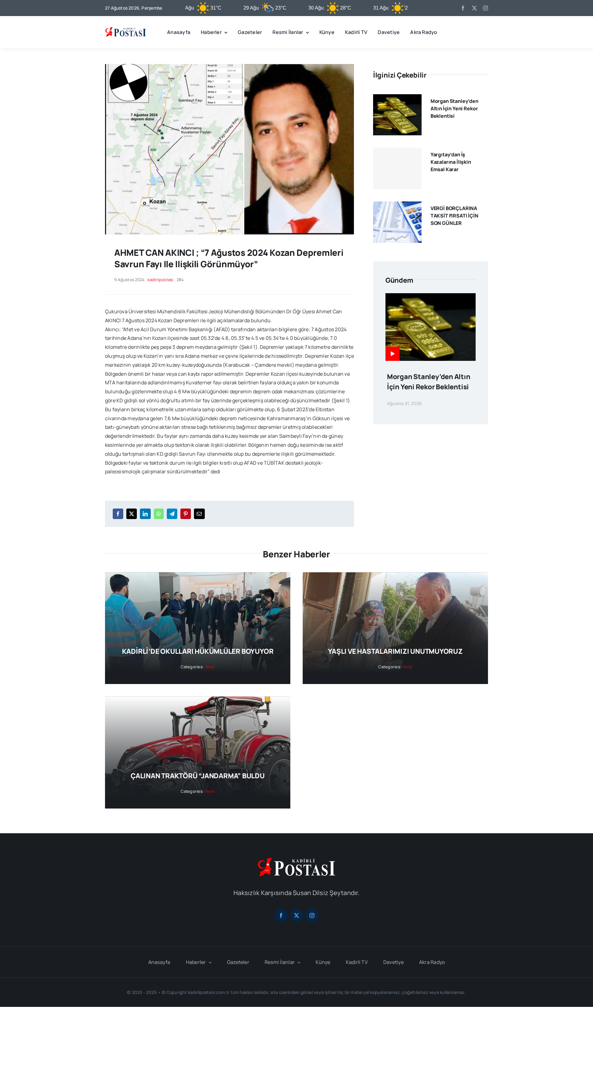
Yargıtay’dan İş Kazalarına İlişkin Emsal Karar (451, 162)
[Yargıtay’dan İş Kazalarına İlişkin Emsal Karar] (397, 168)
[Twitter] (131, 514)
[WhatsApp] (158, 514)
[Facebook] (118, 514)
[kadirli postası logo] (296, 860)
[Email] (199, 514)
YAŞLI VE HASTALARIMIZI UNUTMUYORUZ (395, 651)
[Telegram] (172, 514)
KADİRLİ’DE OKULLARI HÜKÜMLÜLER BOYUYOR (198, 651)
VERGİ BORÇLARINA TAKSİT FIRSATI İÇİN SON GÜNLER (454, 215)
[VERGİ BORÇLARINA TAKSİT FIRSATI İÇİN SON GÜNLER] (397, 205)
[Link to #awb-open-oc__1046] (483, 32)
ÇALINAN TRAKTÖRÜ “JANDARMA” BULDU (198, 775)
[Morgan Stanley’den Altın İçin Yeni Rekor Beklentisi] (397, 98)
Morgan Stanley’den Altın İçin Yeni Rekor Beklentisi (454, 108)
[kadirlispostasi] (125, 28)
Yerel (209, 667)
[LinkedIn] (145, 514)
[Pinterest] (185, 514)
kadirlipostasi (160, 279)
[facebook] (463, 8)
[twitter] (474, 8)
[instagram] (485, 8)
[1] (229, 66)
